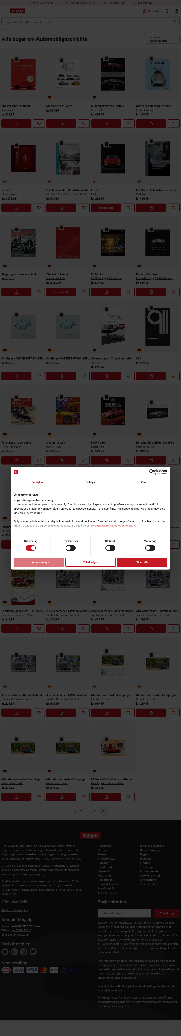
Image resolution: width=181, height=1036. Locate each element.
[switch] (71, 548)
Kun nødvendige (39, 562)
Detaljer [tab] (90, 481)
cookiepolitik (126, 525)
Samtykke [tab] (37, 481)
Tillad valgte (90, 562)
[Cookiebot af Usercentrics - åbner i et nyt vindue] (151, 471)
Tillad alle (142, 562)
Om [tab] (143, 481)
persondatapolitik (102, 525)
